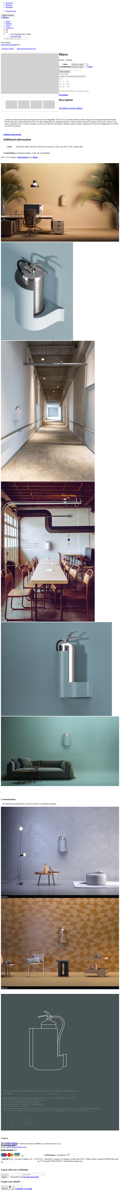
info (7, 1147)
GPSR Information (85, 1165)
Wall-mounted (11, 45)
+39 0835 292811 (7, 49)
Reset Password (7, 1189)
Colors (65, 64)
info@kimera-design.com (26, 49)
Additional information (12, 135)
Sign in (4, 1177)
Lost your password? (30, 1177)
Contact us (9, 28)
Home (8, 21)
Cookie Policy (46, 1165)
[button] (55, 56)
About (8, 26)
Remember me (16, 1177)
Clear (90, 67)
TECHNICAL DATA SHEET (71, 108)
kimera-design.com (19, 1147)
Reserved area (11, 11)
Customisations (65, 67)
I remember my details (23, 1189)
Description (63, 95)
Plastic (35, 157)
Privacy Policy (33, 1165)
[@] (10, 1147)
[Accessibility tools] (10, 1187)
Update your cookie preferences (64, 1165)
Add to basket (64, 72)
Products (9, 24)
